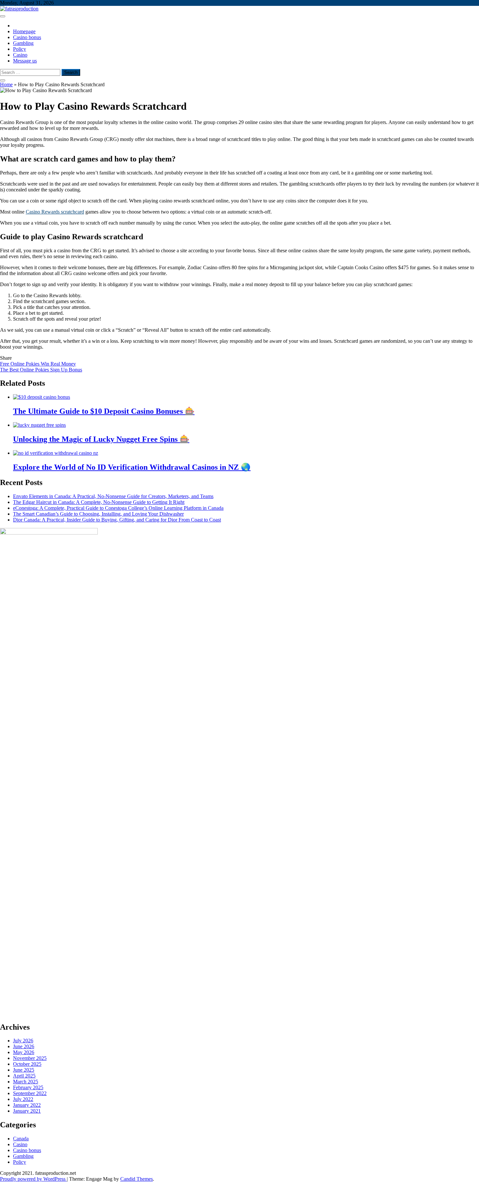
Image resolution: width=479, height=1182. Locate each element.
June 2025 (23, 1070)
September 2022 (30, 1093)
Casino (20, 55)
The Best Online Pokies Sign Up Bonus (41, 369)
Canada (21, 1138)
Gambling (23, 43)
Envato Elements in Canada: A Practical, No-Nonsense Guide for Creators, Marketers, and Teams (113, 496)
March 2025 (25, 1081)
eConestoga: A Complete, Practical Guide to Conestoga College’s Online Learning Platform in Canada (118, 508)
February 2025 (28, 1087)
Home (6, 84)
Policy (19, 49)
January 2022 (27, 1105)
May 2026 (23, 1052)
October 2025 (27, 1064)
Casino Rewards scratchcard (55, 212)
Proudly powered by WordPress (33, 1179)
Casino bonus (27, 37)
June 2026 (23, 1046)
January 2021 (27, 1111)
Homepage (24, 31)
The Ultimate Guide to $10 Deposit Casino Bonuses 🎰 (104, 411)
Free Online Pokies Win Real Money (38, 364)
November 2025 (30, 1058)
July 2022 (23, 1099)
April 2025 (24, 1075)
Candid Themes (136, 1179)
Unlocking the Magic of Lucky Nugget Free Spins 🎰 (101, 439)
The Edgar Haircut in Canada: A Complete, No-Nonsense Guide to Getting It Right (98, 502)
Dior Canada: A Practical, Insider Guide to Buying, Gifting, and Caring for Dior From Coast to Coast (117, 519)
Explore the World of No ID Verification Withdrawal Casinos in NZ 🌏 (132, 467)
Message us (25, 60)
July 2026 (23, 1040)
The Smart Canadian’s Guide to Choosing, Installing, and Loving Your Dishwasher (98, 514)
